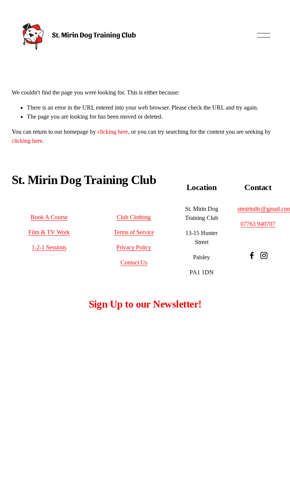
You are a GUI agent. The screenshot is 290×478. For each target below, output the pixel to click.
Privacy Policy (133, 247)
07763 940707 (258, 224)
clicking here (112, 131)
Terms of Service (134, 232)
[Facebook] (252, 255)
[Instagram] (264, 255)
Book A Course (49, 217)
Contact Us (133, 262)
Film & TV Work (49, 232)
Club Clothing (134, 217)
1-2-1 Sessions (49, 247)
